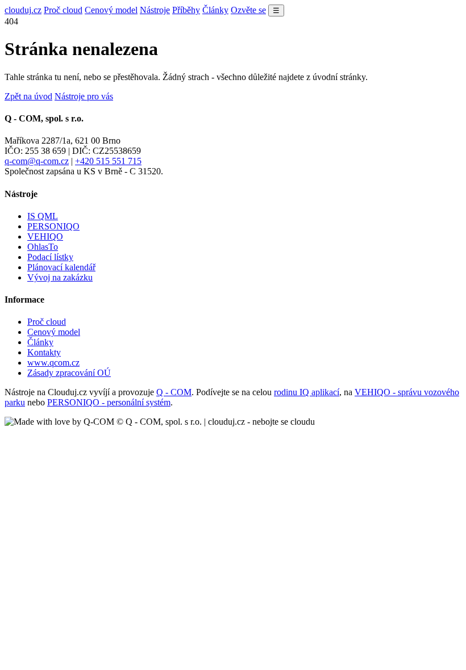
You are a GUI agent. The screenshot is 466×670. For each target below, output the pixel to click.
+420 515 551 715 (108, 161)
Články (215, 10)
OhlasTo (42, 247)
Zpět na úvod (28, 96)
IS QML (42, 216)
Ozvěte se (248, 10)
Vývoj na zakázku (60, 277)
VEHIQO (45, 236)
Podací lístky (50, 257)
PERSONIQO (53, 226)
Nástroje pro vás (84, 96)
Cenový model (111, 10)
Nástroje (155, 10)
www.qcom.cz (53, 362)
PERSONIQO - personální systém (108, 402)
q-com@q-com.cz (37, 161)
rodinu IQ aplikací (306, 392)
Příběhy (186, 10)
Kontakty (44, 352)
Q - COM (174, 392)
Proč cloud (63, 10)
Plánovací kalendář (61, 267)
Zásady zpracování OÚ (69, 373)
